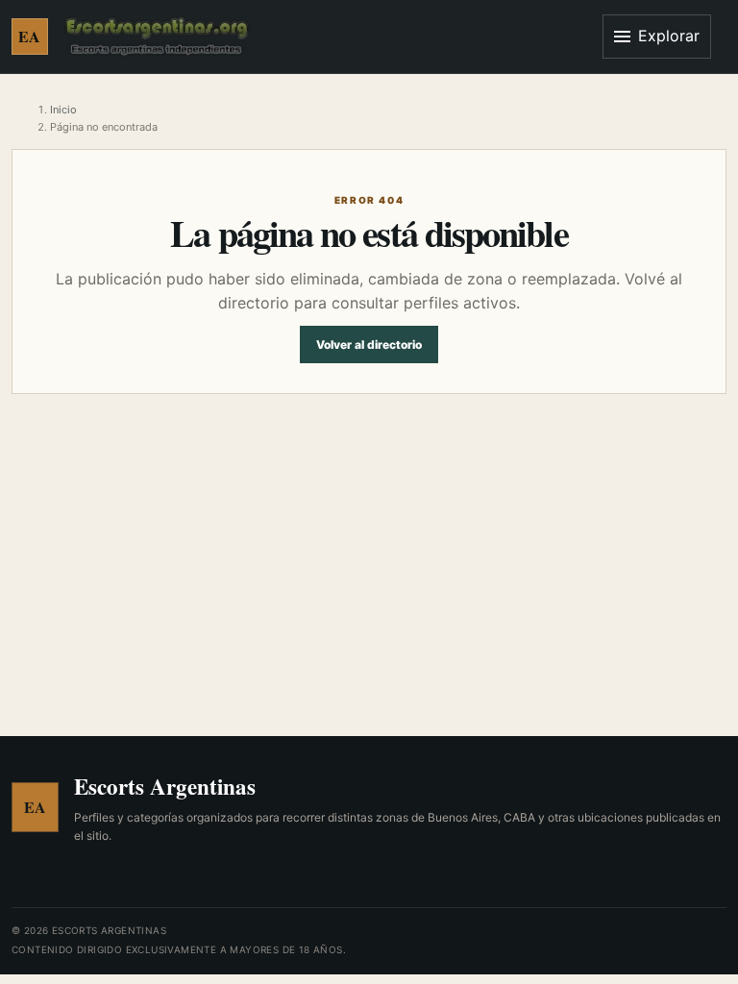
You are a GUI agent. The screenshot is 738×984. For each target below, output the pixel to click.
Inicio (63, 109)
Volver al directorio (369, 344)
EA (29, 36)
